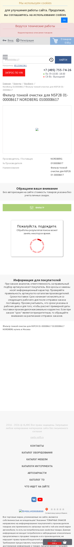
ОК (64, 20)
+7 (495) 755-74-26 (57, 70)
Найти (63, 59)
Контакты (37, 445)
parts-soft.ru (37, 437)
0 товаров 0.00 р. (66, 41)
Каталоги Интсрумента (37, 466)
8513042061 (20, 65)
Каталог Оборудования (37, 452)
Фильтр (39, 207)
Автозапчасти (37, 473)
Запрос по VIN (14, 72)
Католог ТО (37, 479)
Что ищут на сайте (37, 486)
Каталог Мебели (37, 459)
